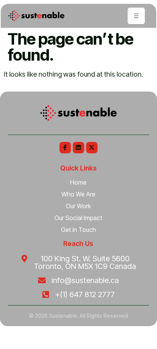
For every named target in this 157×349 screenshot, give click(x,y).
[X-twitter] (92, 147)
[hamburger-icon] (136, 16)
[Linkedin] (78, 147)
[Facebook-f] (65, 147)
